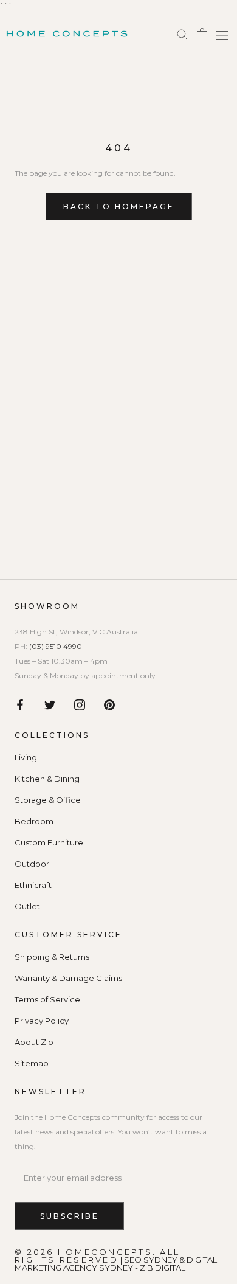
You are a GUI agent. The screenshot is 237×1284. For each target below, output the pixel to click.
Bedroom (34, 821)
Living (26, 758)
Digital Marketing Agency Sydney (116, 1263)
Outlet (27, 907)
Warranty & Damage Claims (68, 978)
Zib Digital (162, 1267)
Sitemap (32, 1063)
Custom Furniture (49, 843)
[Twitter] (49, 704)
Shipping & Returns (52, 957)
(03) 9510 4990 (55, 646)
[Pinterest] (109, 704)
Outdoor (32, 864)
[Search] (182, 34)
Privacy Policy (42, 1021)
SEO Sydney (150, 1260)
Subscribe (69, 1216)
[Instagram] (79, 704)
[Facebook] (20, 704)
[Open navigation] (222, 35)
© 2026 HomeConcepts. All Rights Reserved (97, 1256)
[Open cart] (202, 34)
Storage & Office (48, 800)
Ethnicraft (33, 885)
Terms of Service (47, 1000)
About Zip (34, 1042)
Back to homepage (118, 206)
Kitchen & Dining (47, 779)
